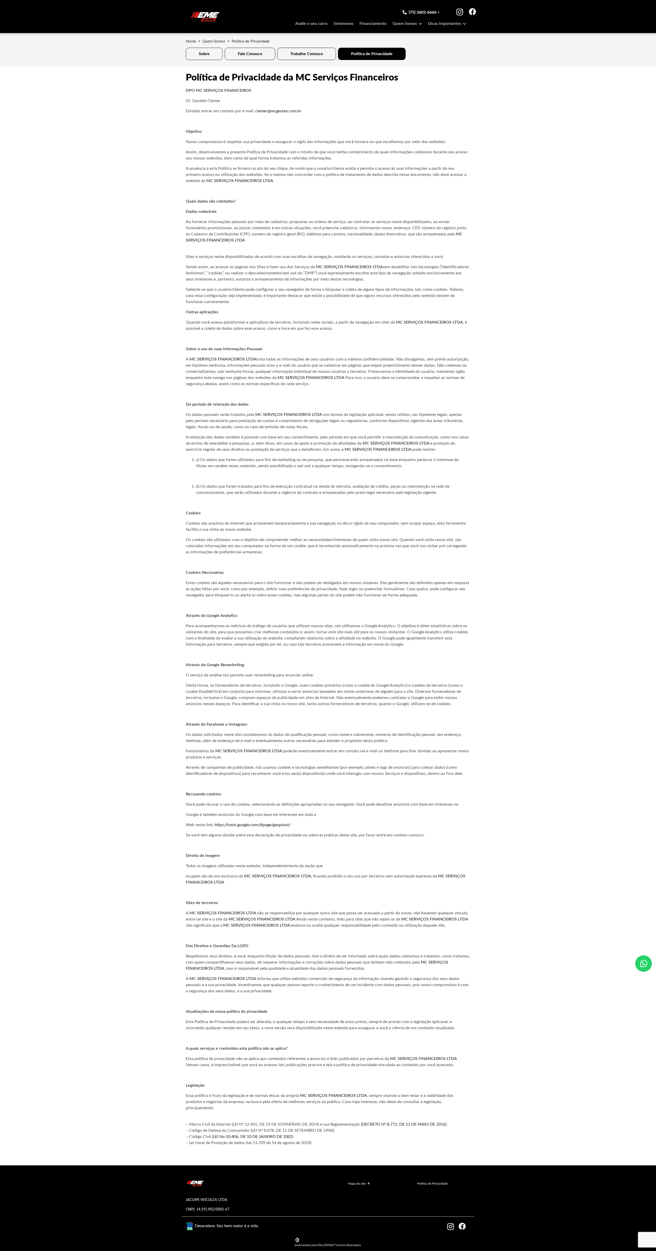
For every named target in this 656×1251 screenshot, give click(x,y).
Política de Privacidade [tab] (372, 54)
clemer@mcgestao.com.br (278, 111)
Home (191, 41)
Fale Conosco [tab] (250, 54)
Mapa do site (356, 1183)
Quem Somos (405, 24)
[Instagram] (456, 12)
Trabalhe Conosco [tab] (306, 54)
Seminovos (343, 24)
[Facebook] (462, 12)
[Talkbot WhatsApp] (643, 963)
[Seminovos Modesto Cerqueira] (205, 16)
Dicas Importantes (445, 24)
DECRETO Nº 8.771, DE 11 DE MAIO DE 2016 (403, 1124)
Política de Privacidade (432, 1183)
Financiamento (373, 24)
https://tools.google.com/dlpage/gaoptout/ (252, 825)
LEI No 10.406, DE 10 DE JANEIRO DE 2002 (252, 1137)
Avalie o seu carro (311, 24)
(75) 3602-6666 (422, 12)
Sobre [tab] (204, 54)
